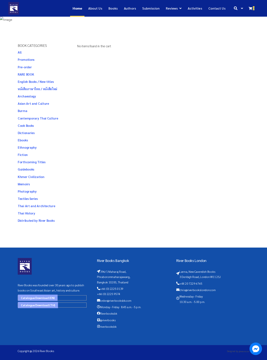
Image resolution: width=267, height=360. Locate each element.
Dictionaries (26, 133)
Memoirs (24, 184)
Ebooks (23, 140)
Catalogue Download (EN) (38, 298)
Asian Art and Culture (33, 103)
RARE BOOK (26, 74)
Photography (27, 191)
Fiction (23, 155)
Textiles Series (28, 199)
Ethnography (27, 147)
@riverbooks (108, 320)
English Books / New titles (36, 81)
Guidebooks (26, 169)
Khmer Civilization (31, 177)
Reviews (172, 8)
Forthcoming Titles (31, 162)
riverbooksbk (108, 326)
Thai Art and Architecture (36, 206)
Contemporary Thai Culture (38, 118)
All (20, 52)
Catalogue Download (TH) (38, 305)
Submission (151, 8)
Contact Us (216, 8)
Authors (130, 8)
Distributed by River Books (36, 220)
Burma (22, 111)
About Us (95, 8)
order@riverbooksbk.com (115, 300)
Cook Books (26, 125)
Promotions (26, 59)
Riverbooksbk (108, 313)
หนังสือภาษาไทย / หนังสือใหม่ (37, 89)
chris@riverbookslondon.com (197, 290)
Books (113, 8)
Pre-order (25, 67)
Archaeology (27, 96)
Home (77, 8)
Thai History (26, 213)
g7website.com (244, 351)
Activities (195, 8)
